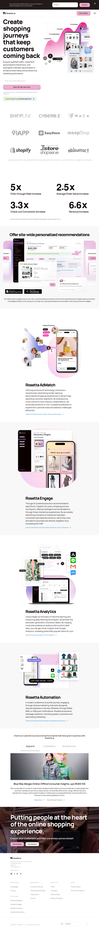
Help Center (35, 894)
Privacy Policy (76, 887)
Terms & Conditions (77, 891)
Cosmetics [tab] (49, 746)
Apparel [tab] (30, 746)
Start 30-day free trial (21, 87)
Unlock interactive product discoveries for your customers (47, 527)
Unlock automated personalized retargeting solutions (45, 720)
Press (53, 887)
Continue (84, 5)
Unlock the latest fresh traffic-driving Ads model (43, 414)
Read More (38, 800)
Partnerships (55, 894)
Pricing (12, 891)
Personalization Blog (38, 891)
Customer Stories (37, 887)
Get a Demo (83, 13)
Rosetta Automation (17, 912)
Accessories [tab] (69, 746)
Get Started (32, 844)
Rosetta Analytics (16, 908)
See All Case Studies (54, 800)
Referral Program (57, 898)
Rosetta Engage (16, 904)
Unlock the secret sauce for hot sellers (40, 635)
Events (33, 898)
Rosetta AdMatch (16, 900)
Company (54, 891)
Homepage (14, 887)
